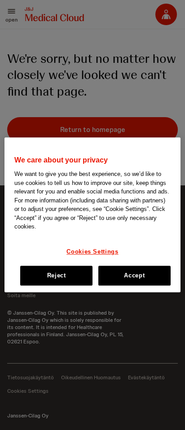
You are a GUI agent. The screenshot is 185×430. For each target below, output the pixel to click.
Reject (56, 275)
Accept (134, 275)
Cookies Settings (92, 251)
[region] (92, 214)
